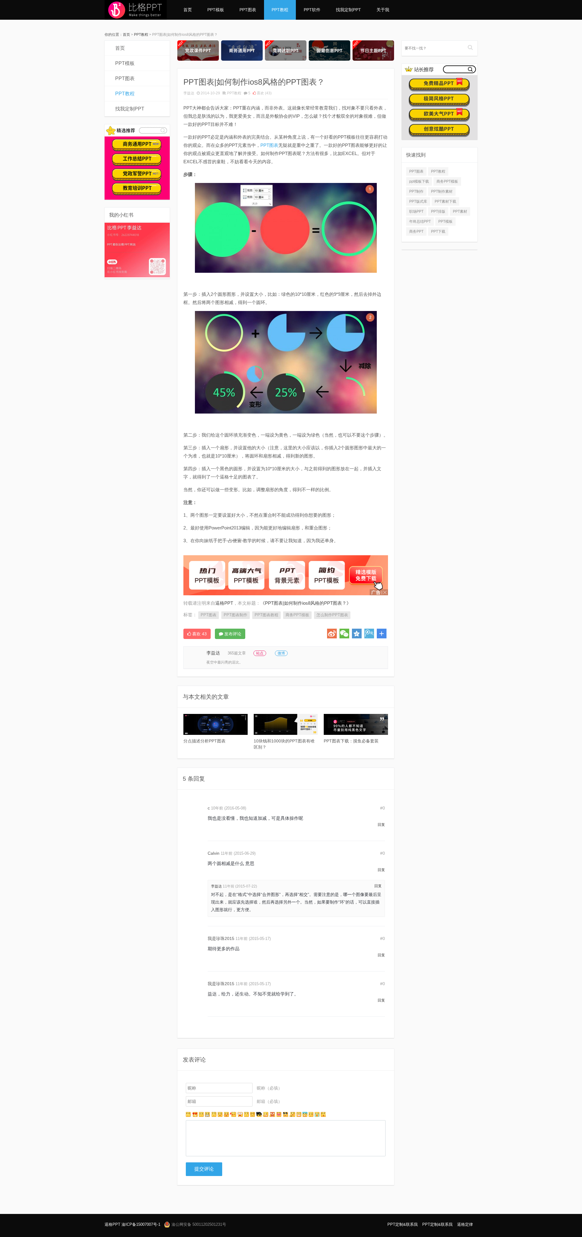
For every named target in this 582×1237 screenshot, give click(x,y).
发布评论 (232, 633)
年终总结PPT (420, 221)
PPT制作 (416, 191)
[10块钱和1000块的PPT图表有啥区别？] (286, 724)
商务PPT (416, 231)
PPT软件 (312, 9)
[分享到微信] (344, 633)
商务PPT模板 (297, 615)
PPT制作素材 (442, 191)
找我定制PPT (348, 9)
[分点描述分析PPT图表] (215, 724)
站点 (259, 653)
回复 (381, 825)
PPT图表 (247, 9)
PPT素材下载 (445, 201)
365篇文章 (237, 653)
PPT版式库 (418, 201)
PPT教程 (280, 9)
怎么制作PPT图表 (332, 615)
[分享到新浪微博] (332, 633)
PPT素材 (460, 211)
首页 (187, 9)
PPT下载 (438, 231)
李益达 (188, 93)
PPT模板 (215, 9)
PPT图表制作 (235, 615)
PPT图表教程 (266, 615)
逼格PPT (112, 1224)
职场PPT (416, 211)
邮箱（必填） (269, 1101)
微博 (281, 653)
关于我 (382, 9)
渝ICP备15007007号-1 (141, 1224)
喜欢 (264, 93)
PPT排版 (438, 211)
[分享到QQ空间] (357, 633)
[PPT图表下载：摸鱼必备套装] (356, 724)
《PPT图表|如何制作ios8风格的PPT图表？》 (305, 603)
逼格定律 (465, 1224)
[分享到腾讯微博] (369, 633)
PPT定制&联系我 (402, 1224)
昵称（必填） (269, 1088)
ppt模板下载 (419, 181)
